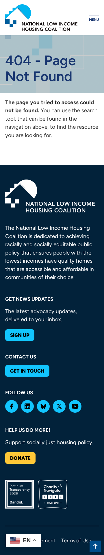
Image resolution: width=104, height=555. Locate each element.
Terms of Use (76, 540)
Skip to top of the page (95, 546)
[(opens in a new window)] (11, 406)
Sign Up (19, 335)
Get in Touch (27, 371)
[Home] (41, 17)
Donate (20, 458)
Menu (94, 20)
